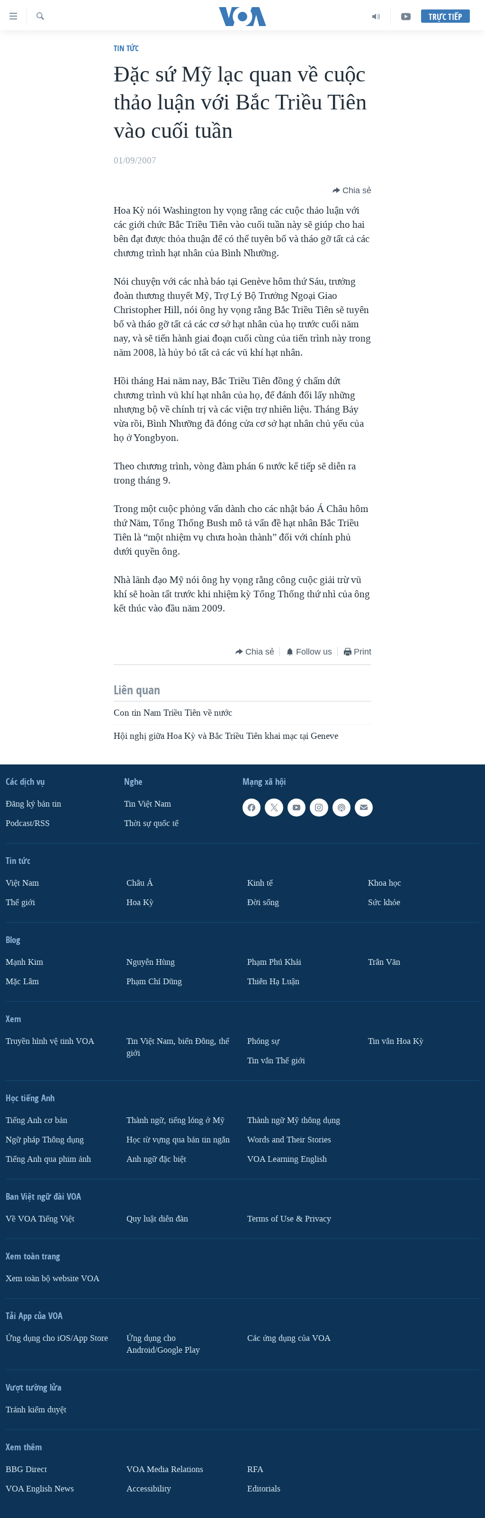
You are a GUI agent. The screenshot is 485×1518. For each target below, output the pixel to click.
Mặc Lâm (22, 981)
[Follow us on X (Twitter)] (274, 808)
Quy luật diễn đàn (157, 1218)
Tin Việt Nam (147, 804)
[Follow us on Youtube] (296, 808)
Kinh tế (260, 883)
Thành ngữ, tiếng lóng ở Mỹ (175, 1120)
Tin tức (126, 48)
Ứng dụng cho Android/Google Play (163, 1344)
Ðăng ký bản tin (33, 804)
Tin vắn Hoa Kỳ (395, 1041)
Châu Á (139, 883)
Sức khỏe (384, 902)
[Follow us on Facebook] (251, 808)
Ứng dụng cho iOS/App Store (57, 1338)
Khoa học (384, 883)
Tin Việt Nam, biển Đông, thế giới (177, 1047)
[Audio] (376, 16)
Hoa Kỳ (139, 902)
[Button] (351, 190)
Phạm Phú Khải (274, 962)
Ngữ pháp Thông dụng (45, 1139)
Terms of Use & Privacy (289, 1218)
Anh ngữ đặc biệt (156, 1159)
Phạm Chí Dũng (154, 981)
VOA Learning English (287, 1159)
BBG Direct (26, 1469)
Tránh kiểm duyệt (36, 1409)
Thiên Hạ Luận (273, 981)
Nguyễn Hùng (150, 962)
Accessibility (148, 1488)
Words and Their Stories (289, 1139)
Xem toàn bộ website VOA (52, 1278)
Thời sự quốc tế (151, 823)
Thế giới (20, 902)
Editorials (263, 1488)
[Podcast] (341, 808)
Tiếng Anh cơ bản (36, 1120)
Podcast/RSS (28, 823)
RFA (255, 1469)
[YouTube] (406, 16)
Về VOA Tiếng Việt (40, 1218)
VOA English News (40, 1488)
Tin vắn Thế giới (276, 1060)
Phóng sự (263, 1041)
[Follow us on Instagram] (319, 808)
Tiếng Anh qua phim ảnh (48, 1159)
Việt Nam (22, 883)
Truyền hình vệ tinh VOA (50, 1041)
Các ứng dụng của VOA (289, 1338)
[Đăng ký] (364, 808)
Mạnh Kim (24, 962)
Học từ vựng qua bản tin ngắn (178, 1139)
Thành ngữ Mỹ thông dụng (293, 1120)
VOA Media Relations (164, 1469)
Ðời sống (263, 902)
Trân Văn (384, 962)
